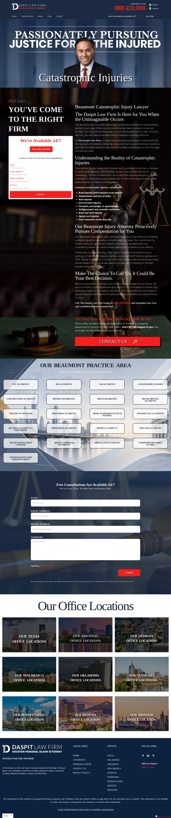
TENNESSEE (113, 777)
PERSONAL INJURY (82, 764)
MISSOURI (112, 790)
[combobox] (7, 815)
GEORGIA (112, 773)
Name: (12, 165)
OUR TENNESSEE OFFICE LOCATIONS (141, 678)
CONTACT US (79, 768)
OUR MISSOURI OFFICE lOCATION (141, 717)
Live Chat (150, 16)
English (6, 816)
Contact (59, 16)
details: (14, 185)
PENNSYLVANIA (115, 781)
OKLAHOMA (113, 760)
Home (14, 16)
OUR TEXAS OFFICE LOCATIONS (29, 638)
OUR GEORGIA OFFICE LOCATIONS (141, 638)
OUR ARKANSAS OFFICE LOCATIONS (85, 638)
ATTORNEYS (79, 760)
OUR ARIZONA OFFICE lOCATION (85, 717)
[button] (27, 16)
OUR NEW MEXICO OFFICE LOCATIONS (29, 678)
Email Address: (17, 171)
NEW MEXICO (114, 768)
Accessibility (95, 810)
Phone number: (17, 178)
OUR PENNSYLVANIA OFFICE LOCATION (29, 717)
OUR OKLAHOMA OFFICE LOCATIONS (85, 678)
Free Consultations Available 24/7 (122, 16)
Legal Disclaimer (107, 810)
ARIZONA (112, 785)
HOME (76, 755)
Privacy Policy (84, 810)
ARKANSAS (113, 764)
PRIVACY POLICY (81, 773)
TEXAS (110, 755)
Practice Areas (27, 16)
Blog (49, 16)
